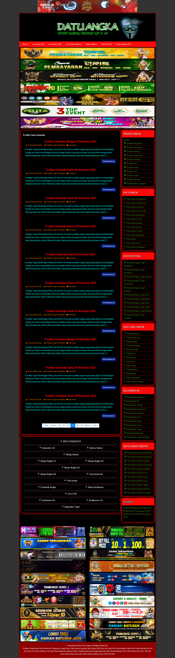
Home (25, 44)
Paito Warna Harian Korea (137, 477)
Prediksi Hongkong (134, 147)
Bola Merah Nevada (134, 433)
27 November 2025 (35, 399)
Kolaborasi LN (95, 500)
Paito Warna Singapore (136, 199)
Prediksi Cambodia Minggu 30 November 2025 (71, 339)
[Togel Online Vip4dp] (122, 555)
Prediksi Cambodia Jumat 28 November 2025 (70, 395)
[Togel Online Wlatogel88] (53, 601)
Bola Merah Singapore (136, 397)
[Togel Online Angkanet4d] (122, 601)
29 (82, 425)
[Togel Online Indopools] (122, 613)
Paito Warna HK (45, 648)
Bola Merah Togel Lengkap (137, 437)
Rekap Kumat (71, 454)
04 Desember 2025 (35, 202)
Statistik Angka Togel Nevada (139, 311)
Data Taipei (131, 366)
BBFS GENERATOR (71, 441)
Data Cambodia (133, 345)
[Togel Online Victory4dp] (53, 543)
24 (59, 425)
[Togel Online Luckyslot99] (122, 543)
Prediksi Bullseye (133, 159)
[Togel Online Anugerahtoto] (122, 578)
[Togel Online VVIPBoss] (87, 53)
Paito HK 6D (106, 44)
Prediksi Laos (132, 171)
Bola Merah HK (132, 401)
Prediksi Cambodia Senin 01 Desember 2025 (71, 311)
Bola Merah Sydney (134, 405)
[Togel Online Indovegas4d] (122, 636)
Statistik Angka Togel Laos (137, 303)
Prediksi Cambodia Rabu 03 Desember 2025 (70, 254)
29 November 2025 (35, 343)
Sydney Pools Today (132, 514)
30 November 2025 (35, 315)
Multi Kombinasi (95, 487)
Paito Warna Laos (134, 227)
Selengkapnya (109, 161)
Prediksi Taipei (132, 175)
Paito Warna (91, 44)
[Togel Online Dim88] (87, 65)
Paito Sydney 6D (123, 44)
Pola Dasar (71, 480)
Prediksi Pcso (132, 163)
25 (64, 425)
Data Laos (130, 362)
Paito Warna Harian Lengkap (138, 493)
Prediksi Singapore (134, 143)
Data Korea (131, 357)
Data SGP (111, 648)
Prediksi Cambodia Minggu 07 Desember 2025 (71, 141)
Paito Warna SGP (93, 648)
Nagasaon (136, 508)
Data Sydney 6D (133, 378)
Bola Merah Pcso (133, 417)
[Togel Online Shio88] (122, 624)
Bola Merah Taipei (134, 429)
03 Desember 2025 (35, 230)
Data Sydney (131, 342)
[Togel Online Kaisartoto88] (53, 624)
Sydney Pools (71, 651)
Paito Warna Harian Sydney (138, 461)
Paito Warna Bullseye (135, 215)
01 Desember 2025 (35, 286)
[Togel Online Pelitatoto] (87, 111)
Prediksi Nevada (133, 179)
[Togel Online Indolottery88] (122, 590)
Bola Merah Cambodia (136, 409)
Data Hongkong (133, 337)
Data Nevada (132, 369)
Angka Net (34, 648)
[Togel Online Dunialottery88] (122, 566)
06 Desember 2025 (35, 145)
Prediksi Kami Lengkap (136, 183)
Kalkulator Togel (72, 507)
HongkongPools (98, 651)
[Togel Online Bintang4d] (53, 590)
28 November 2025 (35, 371)
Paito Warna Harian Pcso (137, 473)
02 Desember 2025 (35, 258)
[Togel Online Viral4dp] (87, 123)
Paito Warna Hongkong (136, 203)
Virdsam (126, 508)
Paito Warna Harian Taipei (137, 485)
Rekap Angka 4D (48, 474)
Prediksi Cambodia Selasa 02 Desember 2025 (70, 282)
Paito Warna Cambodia (136, 211)
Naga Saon (65, 648)
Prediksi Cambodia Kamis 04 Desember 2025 (70, 226)
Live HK (126, 140)
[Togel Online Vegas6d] (53, 566)
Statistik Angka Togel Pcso (137, 295)
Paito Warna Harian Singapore (139, 453)
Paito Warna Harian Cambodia (139, 465)
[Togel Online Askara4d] (53, 578)
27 (73, 425)
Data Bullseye (132, 349)
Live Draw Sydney (73, 44)
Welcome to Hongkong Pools (137, 511)
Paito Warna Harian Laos (137, 481)
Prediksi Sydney (133, 151)
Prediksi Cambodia (134, 155)
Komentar (72, 145)
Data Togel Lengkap (135, 381)
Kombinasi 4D (48, 500)
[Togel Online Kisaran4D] (87, 88)
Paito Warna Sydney (135, 207)
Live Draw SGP (54, 44)
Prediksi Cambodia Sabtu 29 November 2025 (71, 367)
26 (68, 425)
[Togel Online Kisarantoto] (87, 100)
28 (77, 425)
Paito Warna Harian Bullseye (138, 469)
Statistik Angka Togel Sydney (139, 277)
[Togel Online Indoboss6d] (122, 532)
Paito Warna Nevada (135, 235)
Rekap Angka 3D (95, 461)
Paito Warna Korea (134, 223)
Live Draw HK (38, 44)
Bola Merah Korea (134, 421)
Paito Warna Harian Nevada (138, 489)
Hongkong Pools (84, 651)
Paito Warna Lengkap (135, 247)
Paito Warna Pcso (134, 219)
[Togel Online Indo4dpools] (53, 636)
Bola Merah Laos (133, 425)
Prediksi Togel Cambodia (34, 135)
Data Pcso (130, 354)
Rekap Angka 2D (72, 467)
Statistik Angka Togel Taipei (138, 307)
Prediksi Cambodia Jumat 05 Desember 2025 (70, 198)
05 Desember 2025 (35, 173)
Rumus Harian (95, 448)
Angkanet (62, 651)
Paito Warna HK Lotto (135, 651)
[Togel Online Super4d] (87, 77)
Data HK (104, 648)
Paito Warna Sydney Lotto (116, 651)
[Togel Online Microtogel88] (53, 532)
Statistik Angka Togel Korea (138, 299)
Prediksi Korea (132, 167)
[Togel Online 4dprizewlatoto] (53, 613)
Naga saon (147, 508)
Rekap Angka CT (48, 461)
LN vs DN (72, 494)
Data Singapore (133, 333)
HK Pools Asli (109, 654)
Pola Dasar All (95, 474)
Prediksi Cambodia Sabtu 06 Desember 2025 (71, 169)
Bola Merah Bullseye (135, 413)
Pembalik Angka (48, 487)
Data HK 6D (131, 374)
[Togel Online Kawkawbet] (53, 555)
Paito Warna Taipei (134, 231)
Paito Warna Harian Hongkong (139, 457)
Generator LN (48, 448)
